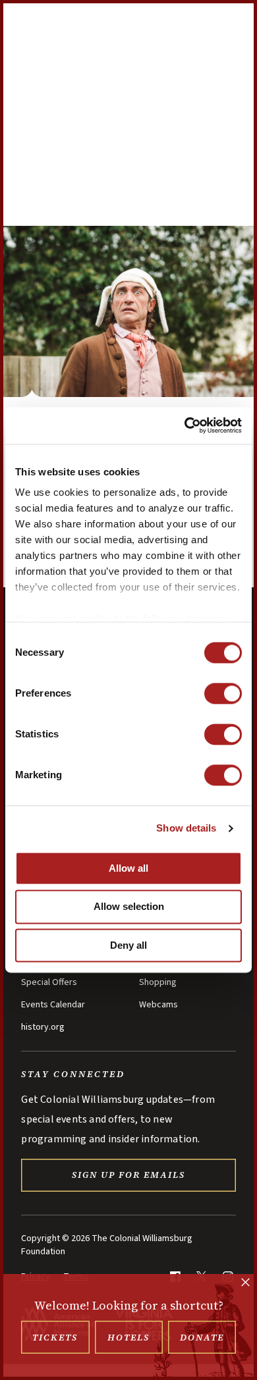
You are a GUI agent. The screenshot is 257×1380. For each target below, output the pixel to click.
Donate (202, 1337)
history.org (43, 1027)
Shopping (158, 982)
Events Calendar (53, 1004)
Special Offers (49, 982)
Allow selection (129, 907)
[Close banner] (245, 1283)
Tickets (55, 1337)
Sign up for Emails (128, 1174)
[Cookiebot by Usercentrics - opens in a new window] (185, 425)
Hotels (128, 1337)
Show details (186, 828)
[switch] (223, 693)
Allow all (128, 868)
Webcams (158, 1004)
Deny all (128, 945)
